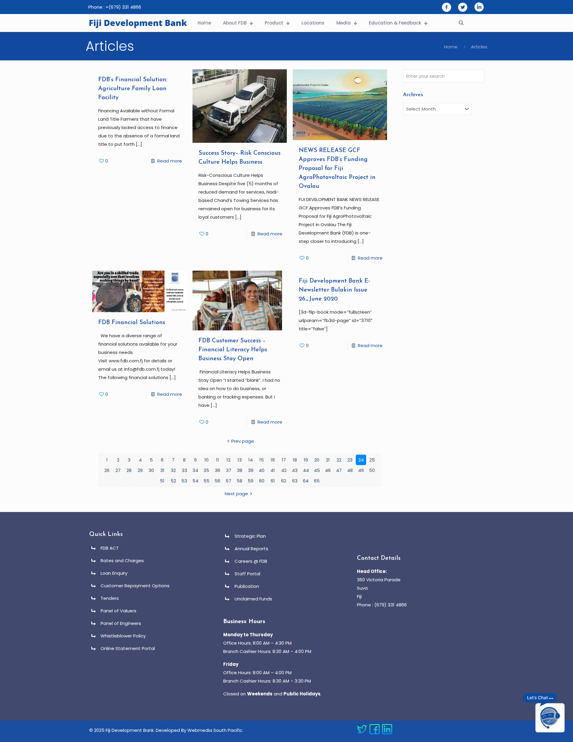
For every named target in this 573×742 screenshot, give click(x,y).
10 (206, 460)
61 (273, 481)
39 (250, 470)
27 (118, 470)
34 (195, 470)
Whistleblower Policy (123, 636)
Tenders (110, 598)
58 (239, 481)
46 (328, 470)
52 (173, 481)
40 (261, 470)
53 (184, 481)
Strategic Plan (250, 536)
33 (184, 470)
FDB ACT (110, 548)
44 (306, 470)
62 (283, 481)
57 (228, 481)
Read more (169, 161)
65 (317, 481)
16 (273, 460)
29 (140, 470)
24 (361, 460)
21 (328, 460)
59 (250, 481)
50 (372, 470)
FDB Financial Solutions (131, 323)
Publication (247, 586)
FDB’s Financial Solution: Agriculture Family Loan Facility (132, 89)
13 (240, 460)
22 (339, 460)
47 (339, 470)
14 (250, 460)
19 (306, 460)
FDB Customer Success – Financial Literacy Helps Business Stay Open (232, 350)
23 (349, 460)
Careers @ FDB (251, 561)
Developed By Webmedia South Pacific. (199, 730)
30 (151, 470)
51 (162, 481)
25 (372, 460)
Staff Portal (247, 574)
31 (162, 470)
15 (261, 460)
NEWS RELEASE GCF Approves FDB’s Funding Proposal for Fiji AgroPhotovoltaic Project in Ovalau (337, 168)
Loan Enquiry (114, 573)
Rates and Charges (122, 560)
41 (272, 470)
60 (261, 481)
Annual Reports (251, 548)
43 (295, 470)
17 (284, 460)
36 (217, 470)
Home (451, 47)
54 (195, 481)
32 (173, 470)
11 (217, 460)
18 (295, 460)
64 (306, 481)
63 (295, 481)
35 (206, 470)
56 (217, 481)
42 (283, 470)
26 (107, 470)
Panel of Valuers (118, 611)
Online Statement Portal (128, 648)
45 (317, 470)
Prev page (242, 441)
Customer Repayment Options (135, 585)
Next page (236, 493)
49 (361, 470)
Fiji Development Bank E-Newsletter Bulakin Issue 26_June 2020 (334, 290)
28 (129, 470)
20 (316, 460)
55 (207, 481)
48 (350, 470)
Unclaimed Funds (253, 599)
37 (228, 470)
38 (239, 470)
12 (228, 460)
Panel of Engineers (121, 623)
